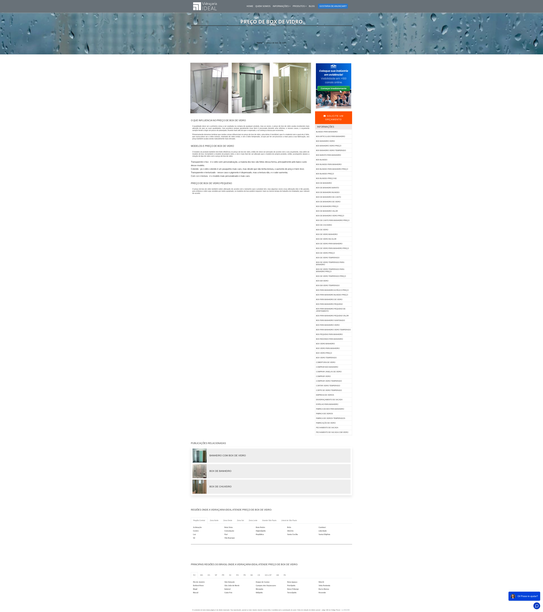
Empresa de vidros (325, 395)
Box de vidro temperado (327, 258)
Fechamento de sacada (327, 428)
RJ (194, 575)
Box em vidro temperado (328, 286)
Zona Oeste (227, 520)
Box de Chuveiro (220, 486)
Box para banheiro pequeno (329, 304)
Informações (281, 6)
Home (250, 7)
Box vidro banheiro (325, 344)
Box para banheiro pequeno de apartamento (330, 310)
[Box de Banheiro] (200, 471)
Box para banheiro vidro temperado (333, 330)
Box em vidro (322, 281)
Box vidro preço (324, 353)
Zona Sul (240, 520)
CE (259, 575)
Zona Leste (253, 520)
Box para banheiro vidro (328, 325)
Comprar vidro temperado (329, 381)
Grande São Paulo (269, 520)
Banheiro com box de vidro (227, 455)
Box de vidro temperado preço (331, 276)
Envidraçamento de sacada (329, 400)
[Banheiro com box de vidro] (200, 456)
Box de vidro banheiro (327, 234)
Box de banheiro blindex (328, 192)
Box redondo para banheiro (329, 339)
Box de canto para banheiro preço (332, 220)
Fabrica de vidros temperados (330, 418)
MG (201, 575)
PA (285, 575)
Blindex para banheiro (327, 132)
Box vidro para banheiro (328, 348)
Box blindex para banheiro (328, 164)
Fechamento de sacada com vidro (332, 432)
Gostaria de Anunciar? (332, 6)
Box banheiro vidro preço (328, 146)
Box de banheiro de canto (328, 197)
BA (252, 575)
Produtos (299, 6)
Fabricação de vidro (326, 423)
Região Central (199, 520)
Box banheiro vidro (325, 141)
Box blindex (321, 160)
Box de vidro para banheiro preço (332, 248)
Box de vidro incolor (326, 239)
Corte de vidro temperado (329, 390)
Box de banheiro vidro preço (330, 216)
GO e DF (268, 575)
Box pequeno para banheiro (329, 334)
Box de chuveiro (324, 225)
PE (245, 575)
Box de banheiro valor (327, 211)
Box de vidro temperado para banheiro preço (330, 270)
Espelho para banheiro (327, 404)
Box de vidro (322, 230)
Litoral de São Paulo (289, 520)
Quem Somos (263, 6)
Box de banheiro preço (327, 206)
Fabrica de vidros (324, 414)
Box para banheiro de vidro (329, 299)
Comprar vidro (323, 376)
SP (216, 575)
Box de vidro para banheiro (329, 244)
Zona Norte (214, 520)
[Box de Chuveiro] (200, 487)
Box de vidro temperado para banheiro (330, 263)
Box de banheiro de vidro (328, 202)
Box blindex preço (325, 174)
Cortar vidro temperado (328, 386)
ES (209, 575)
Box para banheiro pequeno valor (332, 316)
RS (237, 575)
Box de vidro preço (325, 253)
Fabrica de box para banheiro (330, 409)
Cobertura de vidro (325, 362)
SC (230, 575)
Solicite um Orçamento (334, 118)
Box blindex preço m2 (326, 178)
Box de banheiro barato (327, 188)
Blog (312, 6)
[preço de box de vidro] (209, 88)
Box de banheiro (324, 183)
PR (223, 575)
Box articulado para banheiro (330, 136)
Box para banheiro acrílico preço (332, 290)
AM (277, 575)
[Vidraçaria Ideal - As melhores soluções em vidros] (205, 6)
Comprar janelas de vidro (328, 372)
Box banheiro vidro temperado (331, 150)
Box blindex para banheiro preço (332, 169)
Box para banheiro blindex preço (332, 295)
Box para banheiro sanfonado (330, 320)
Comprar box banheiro (327, 367)
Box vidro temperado (326, 358)
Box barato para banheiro (328, 155)
